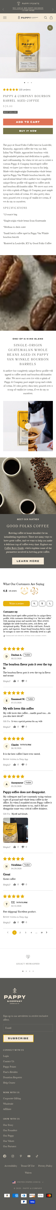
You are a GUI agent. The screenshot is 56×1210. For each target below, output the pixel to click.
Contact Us (8, 1061)
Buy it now (28, 131)
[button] (11, 89)
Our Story (8, 1124)
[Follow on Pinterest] (20, 1156)
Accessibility (11, 1165)
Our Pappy (8, 1135)
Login (6, 1055)
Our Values (8, 1140)
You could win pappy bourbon (28, 8)
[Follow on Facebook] (4, 1156)
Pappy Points (9, 1066)
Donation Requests (12, 1077)
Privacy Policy (45, 1165)
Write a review (16, 603)
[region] (28, 960)
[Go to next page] (47, 932)
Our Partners (9, 1146)
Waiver (28, 1172)
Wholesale (8, 1103)
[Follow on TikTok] (37, 1156)
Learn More (28, 561)
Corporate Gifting (12, 1098)
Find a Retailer (10, 1071)
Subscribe (18, 1038)
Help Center (9, 1082)
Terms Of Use (28, 1165)
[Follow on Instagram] (12, 1156)
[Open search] (34, 603)
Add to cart (28, 121)
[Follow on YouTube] (28, 1156)
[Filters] (42, 603)
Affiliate (7, 1109)
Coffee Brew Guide (14, 548)
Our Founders (10, 1130)
